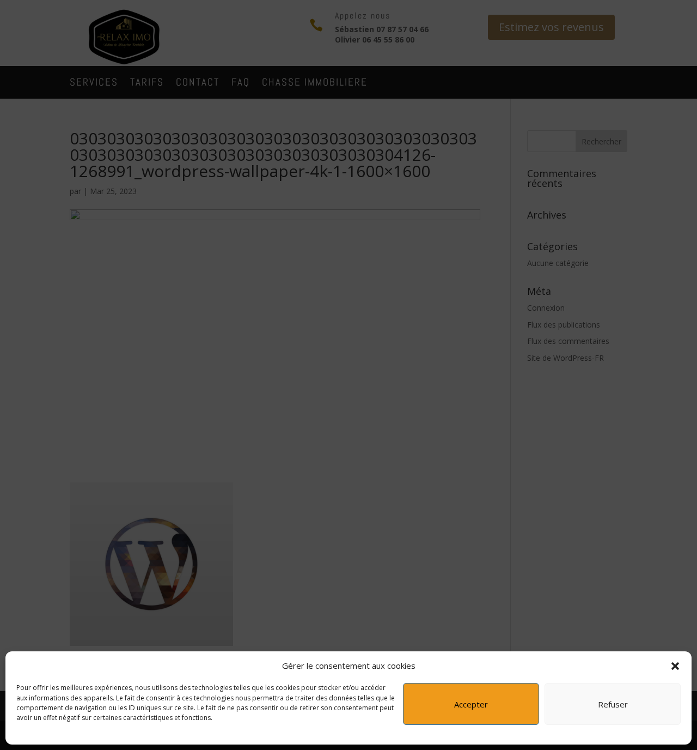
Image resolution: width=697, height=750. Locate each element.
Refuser (613, 704)
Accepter (471, 704)
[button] (675, 666)
